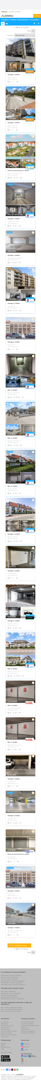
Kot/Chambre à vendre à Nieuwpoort (11, 982)
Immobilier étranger (15, 11)
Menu (38, 16)
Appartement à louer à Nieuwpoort (11, 993)
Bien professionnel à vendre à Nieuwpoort (13, 981)
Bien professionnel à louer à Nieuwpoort (12, 998)
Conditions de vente (11, 1077)
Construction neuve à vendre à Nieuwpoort (13, 984)
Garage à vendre (14, 74)
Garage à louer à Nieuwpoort (9, 997)
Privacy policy (27, 1076)
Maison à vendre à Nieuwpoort (9, 977)
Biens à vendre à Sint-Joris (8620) (11, 1011)
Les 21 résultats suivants (18, 945)
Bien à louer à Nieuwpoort (8, 991)
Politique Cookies (18, 1076)
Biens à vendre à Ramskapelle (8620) (11, 1009)
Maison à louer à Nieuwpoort (9, 995)
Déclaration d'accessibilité (21, 1079)
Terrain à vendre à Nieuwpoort (9, 979)
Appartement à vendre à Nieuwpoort (11, 975)
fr (38, 12)
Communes (11, 1079)
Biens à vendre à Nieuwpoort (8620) (11, 1007)
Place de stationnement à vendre (18, 170)
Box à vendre (12, 390)
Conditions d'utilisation (7, 1076)
